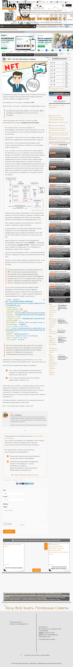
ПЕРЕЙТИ (36, 570)
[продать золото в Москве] (57, 125)
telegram (17, 475)
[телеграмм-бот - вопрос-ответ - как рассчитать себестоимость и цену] (59, 135)
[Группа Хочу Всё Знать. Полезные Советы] (36, 607)
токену (39, 219)
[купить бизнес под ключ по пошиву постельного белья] (59, 129)
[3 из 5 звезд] (13, 504)
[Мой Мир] (21, 483)
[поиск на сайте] (63, 6)
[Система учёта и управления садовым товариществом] (54, 43)
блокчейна (21, 278)
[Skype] (31, 483)
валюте (36, 359)
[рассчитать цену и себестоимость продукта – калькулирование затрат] (59, 117)
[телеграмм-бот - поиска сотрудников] (59, 109)
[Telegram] (33, 483)
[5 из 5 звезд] (16, 504)
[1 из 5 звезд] (10, 504)
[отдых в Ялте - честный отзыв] (58, 122)
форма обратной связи (30, 475)
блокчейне (19, 153)
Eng (70, 5)
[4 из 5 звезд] (15, 504)
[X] (23, 483)
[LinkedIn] (25, 483)
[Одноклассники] (19, 483)
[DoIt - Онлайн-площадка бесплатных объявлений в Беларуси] (18, 43)
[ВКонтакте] (17, 483)
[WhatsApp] (29, 483)
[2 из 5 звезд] (11, 504)
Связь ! (33, 26)
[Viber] (27, 483)
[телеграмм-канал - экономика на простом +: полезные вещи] (59, 140)
